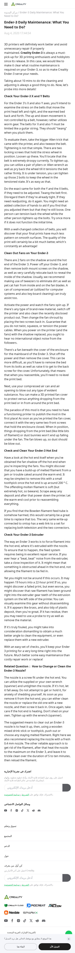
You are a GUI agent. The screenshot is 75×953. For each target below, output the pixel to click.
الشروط (25, 794)
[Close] (69, 939)
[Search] (62, 4)
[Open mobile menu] (6, 4)
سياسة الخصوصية (12, 794)
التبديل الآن (54, 946)
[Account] (69, 4)
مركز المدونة (11, 12)
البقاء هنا (21, 946)
